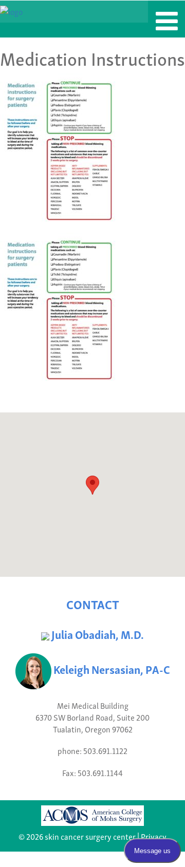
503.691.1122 (105, 750)
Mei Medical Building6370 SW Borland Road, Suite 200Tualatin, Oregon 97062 (92, 717)
